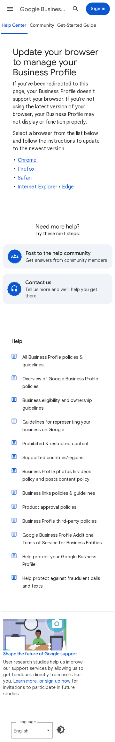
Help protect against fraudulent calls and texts (61, 582)
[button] (10, 9)
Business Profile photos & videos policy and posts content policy (56, 475)
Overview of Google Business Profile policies (60, 382)
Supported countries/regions (52, 457)
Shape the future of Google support (40, 654)
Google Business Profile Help (43, 9)
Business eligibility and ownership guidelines (57, 404)
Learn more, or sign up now (41, 681)
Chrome (27, 160)
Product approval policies (49, 507)
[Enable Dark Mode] (60, 729)
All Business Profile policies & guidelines (52, 361)
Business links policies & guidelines (58, 493)
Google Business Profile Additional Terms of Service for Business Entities (62, 539)
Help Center (14, 25)
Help (17, 341)
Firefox (26, 169)
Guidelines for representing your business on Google (56, 425)
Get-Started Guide (76, 25)
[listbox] (32, 730)
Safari (25, 178)
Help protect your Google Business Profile (59, 560)
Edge (68, 187)
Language (27, 721)
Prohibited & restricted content (55, 443)
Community (42, 25)
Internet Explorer (37, 187)
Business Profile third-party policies (59, 521)
